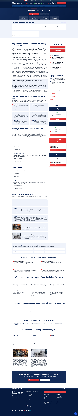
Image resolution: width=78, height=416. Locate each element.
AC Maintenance (52, 102)
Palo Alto (28, 251)
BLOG (58, 6)
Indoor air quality (46, 402)
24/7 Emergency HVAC (47, 403)
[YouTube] (22, 410)
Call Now (57, 119)
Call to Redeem (57, 164)
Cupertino (28, 249)
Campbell (17, 249)
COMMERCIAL (50, 6)
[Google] (19, 410)
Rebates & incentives (59, 397)
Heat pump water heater (48, 401)
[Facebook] (12, 410)
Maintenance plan (58, 398)
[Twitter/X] (15, 410)
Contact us (57, 402)
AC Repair (51, 99)
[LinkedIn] (17, 410)
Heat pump (46, 398)
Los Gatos (49, 249)
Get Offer (57, 149)
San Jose (39, 251)
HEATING (13, 6)
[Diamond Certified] (26, 410)
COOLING (19, 6)
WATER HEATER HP (32, 6)
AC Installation (52, 100)
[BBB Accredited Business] (29, 410)
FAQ (56, 403)
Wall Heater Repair (53, 96)
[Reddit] (21, 410)
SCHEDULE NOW (55, 391)
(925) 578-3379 (16, 395)
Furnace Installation (53, 93)
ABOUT (63, 6)
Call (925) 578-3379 (34, 14)
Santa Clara (50, 251)
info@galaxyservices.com (17, 396)
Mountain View (17, 251)
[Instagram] (13, 410)
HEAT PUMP (25, 6)
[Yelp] (24, 410)
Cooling (45, 397)
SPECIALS (44, 6)
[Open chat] (75, 413)
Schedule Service (45, 14)
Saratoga (60, 251)
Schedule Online (46, 379)
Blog (57, 401)
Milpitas (60, 249)
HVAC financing (58, 396)
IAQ (39, 6)
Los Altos (39, 249)
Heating (45, 396)
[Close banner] (76, 0)
